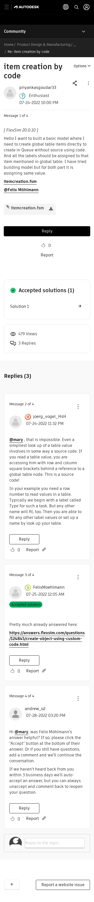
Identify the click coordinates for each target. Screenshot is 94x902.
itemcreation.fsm (20, 181)
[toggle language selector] (66, 7)
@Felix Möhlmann (21, 190)
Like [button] (43, 245)
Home (9, 44)
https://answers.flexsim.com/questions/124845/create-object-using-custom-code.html (47, 638)
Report (47, 255)
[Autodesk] (27, 7)
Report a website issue (62, 885)
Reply (47, 231)
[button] (88, 83)
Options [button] (80, 66)
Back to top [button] (12, 884)
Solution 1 (19, 306)
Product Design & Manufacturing (43, 44)
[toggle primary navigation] (9, 7)
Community (15, 31)
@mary (16, 440)
